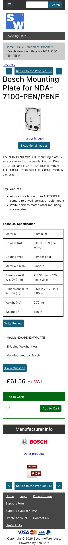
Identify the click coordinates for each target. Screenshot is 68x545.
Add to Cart (51, 408)
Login (23, 496)
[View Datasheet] (34, 471)
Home (10, 47)
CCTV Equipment (27, 47)
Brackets (47, 47)
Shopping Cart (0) (18, 36)
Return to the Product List (34, 71)
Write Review (13, 323)
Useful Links (14, 525)
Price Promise (42, 496)
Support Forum (16, 503)
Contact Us (41, 518)
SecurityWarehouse (47, 538)
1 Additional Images (34, 145)
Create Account (16, 518)
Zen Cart (43, 543)
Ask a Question (14, 368)
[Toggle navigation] (10, 5)
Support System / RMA (21, 510)
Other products (34, 453)
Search (55, 5)
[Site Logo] (34, 21)
